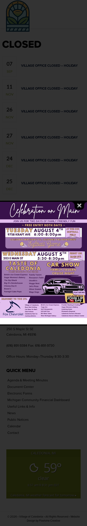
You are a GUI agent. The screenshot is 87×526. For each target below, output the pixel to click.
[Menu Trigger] (77, 9)
